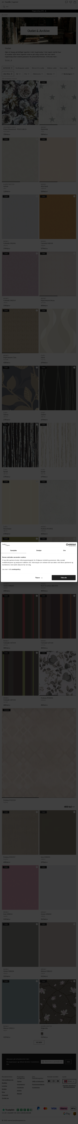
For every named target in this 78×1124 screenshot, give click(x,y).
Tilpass (37, 577)
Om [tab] (64, 550)
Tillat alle (64, 577)
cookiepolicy (15, 569)
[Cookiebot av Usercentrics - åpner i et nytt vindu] (67, 544)
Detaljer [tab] (39, 550)
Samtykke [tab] (13, 550)
